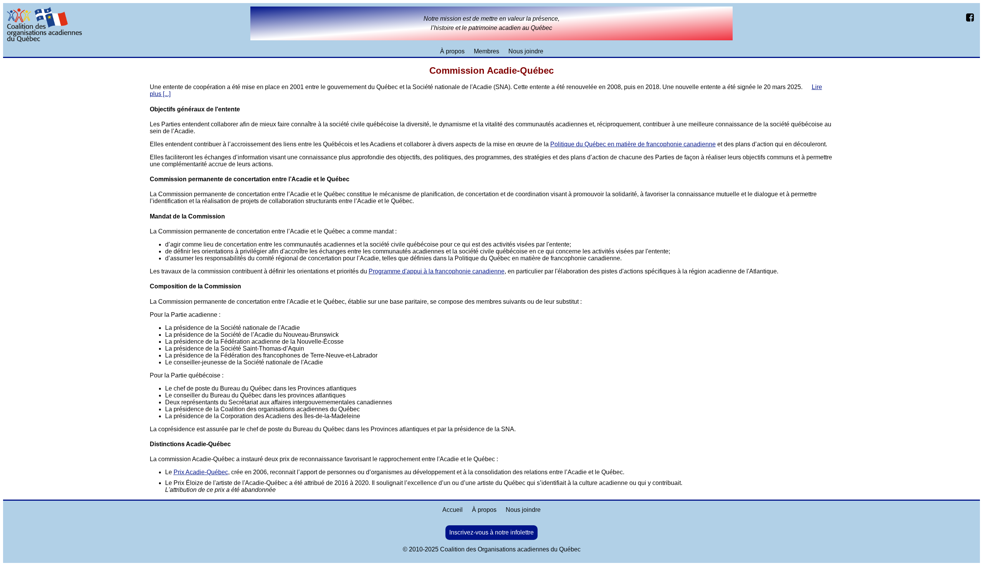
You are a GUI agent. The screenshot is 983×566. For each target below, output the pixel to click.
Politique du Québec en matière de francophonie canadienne (633, 144)
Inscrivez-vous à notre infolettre (491, 532)
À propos (452, 51)
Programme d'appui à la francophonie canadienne (437, 271)
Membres (486, 51)
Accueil (452, 509)
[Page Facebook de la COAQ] (971, 17)
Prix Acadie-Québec (201, 472)
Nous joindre (525, 51)
